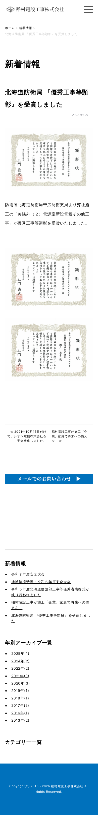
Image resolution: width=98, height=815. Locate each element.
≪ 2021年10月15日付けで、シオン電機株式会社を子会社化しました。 (26, 436)
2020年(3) (20, 683)
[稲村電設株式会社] (36, 15)
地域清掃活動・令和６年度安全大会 (41, 582)
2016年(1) (20, 713)
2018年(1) (20, 698)
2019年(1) (20, 690)
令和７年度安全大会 (28, 574)
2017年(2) (20, 705)
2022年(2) (20, 668)
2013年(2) (20, 720)
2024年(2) (20, 661)
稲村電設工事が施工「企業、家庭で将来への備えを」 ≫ (70, 436)
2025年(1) (20, 653)
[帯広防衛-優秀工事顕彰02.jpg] (49, 379)
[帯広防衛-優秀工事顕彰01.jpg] (49, 308)
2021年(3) (20, 676)
